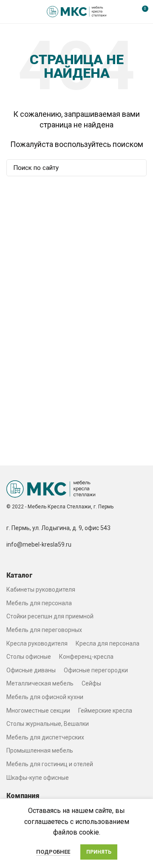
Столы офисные (28, 656)
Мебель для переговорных (44, 629)
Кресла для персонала (107, 643)
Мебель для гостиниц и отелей (49, 764)
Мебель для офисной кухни (44, 697)
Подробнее (53, 852)
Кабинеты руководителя (40, 589)
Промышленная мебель (39, 750)
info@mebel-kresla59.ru (38, 544)
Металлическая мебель (40, 683)
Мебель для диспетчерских (45, 737)
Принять (98, 852)
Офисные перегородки (96, 670)
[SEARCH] (135, 167)
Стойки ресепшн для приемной (50, 616)
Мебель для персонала (39, 603)
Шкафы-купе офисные (37, 777)
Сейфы (91, 683)
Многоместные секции (38, 710)
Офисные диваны (31, 670)
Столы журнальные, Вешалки (47, 723)
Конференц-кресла (86, 656)
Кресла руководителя (37, 643)
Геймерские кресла (105, 710)
